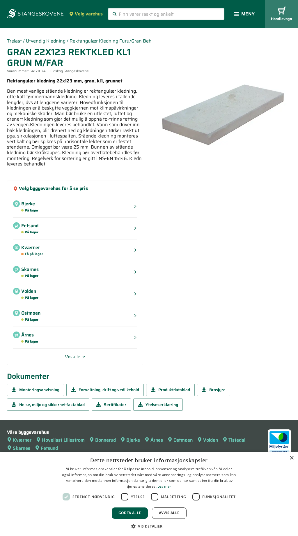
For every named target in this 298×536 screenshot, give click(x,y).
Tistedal (236, 440)
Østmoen (183, 440)
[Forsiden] (35, 14)
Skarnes (21, 448)
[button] (149, 526)
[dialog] (149, 494)
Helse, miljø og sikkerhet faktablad (52, 404)
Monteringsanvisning (39, 390)
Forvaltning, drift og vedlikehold (109, 390)
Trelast (14, 41)
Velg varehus (89, 13)
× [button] (291, 458)
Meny (248, 13)
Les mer (164, 486)
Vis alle (72, 356)
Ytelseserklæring (162, 404)
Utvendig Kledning (45, 41)
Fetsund (49, 448)
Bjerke (133, 440)
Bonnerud (105, 440)
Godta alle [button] (129, 512)
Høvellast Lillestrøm (63, 440)
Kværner (22, 440)
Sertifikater (115, 404)
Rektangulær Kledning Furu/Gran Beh (111, 41)
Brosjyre (217, 390)
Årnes (156, 440)
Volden (210, 440)
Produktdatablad (174, 390)
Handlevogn (281, 19)
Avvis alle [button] (169, 512)
